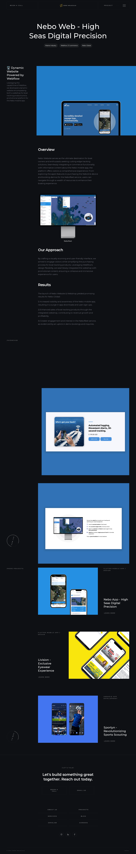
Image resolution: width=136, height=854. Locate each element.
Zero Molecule (18, 850)
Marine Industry (50, 45)
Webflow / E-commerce (69, 45)
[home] (68, 5)
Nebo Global (86, 45)
